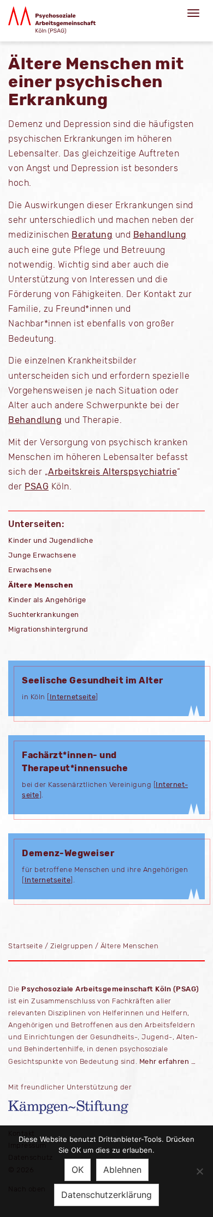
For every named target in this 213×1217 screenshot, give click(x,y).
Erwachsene (29, 570)
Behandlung (160, 234)
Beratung (92, 234)
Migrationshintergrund (48, 629)
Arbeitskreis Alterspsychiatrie (112, 472)
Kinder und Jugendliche (50, 540)
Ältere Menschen (40, 585)
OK (78, 1169)
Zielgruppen (71, 946)
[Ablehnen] (199, 1171)
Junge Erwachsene (42, 555)
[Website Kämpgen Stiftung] (106, 1107)
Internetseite (73, 697)
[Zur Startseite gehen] (52, 20)
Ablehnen (122, 1169)
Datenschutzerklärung (106, 1194)
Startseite (25, 946)
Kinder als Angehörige (47, 600)
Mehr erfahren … (167, 1061)
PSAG (37, 486)
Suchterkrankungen (43, 614)
